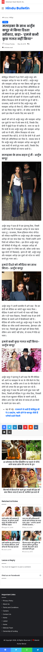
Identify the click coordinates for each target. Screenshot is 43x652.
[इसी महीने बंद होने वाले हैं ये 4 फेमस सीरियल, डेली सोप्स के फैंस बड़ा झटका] (11, 536)
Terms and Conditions (10, 607)
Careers (6, 611)
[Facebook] (4, 427)
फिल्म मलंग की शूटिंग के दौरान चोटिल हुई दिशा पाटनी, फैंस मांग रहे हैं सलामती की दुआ (31, 546)
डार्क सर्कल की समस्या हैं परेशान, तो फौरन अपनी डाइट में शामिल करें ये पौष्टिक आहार (10, 521)
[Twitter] (9, 427)
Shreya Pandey (10, 44)
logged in (14, 567)
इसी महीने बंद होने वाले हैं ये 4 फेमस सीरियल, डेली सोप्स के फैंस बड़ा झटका (11, 545)
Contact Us (7, 614)
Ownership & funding (10, 631)
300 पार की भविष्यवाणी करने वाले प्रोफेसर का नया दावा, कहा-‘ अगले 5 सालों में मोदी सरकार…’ (31, 521)
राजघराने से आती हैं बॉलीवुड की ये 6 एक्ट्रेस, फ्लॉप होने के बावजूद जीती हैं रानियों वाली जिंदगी (23, 412)
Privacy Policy (8, 601)
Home (6, 17)
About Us (6, 604)
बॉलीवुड (11, 17)
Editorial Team (8, 628)
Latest (5, 621)
